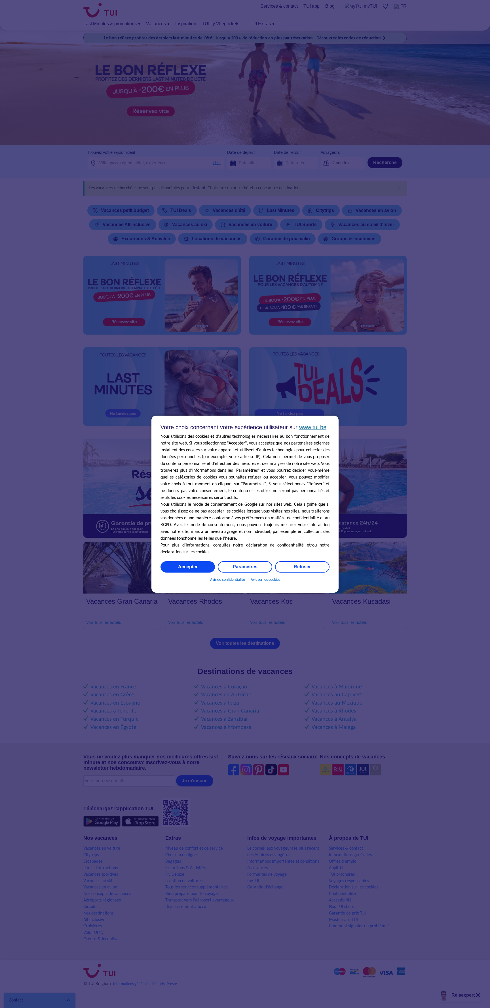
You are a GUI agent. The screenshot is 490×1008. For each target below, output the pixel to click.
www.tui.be (312, 427)
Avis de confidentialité (227, 580)
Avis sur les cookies (265, 580)
